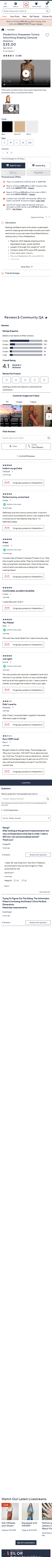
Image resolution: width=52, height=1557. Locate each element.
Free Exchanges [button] (12, 273)
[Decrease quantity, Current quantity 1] (3, 152)
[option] (26, 22)
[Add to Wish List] (47, 35)
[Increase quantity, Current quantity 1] (11, 152)
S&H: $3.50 (7, 48)
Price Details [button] (8, 51)
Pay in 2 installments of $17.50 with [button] (21, 182)
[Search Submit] (47, 11)
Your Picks (14, 16)
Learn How (40, 201)
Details (31, 188)
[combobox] (23, 11)
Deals (4, 16)
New (24, 16)
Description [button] (10, 222)
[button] (5, 5)
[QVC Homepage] (3, 29)
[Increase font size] (46, 217)
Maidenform (8, 41)
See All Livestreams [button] (26, 1542)
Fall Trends (34, 16)
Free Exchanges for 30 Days (13, 159)
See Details (17, 209)
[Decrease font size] (49, 217)
